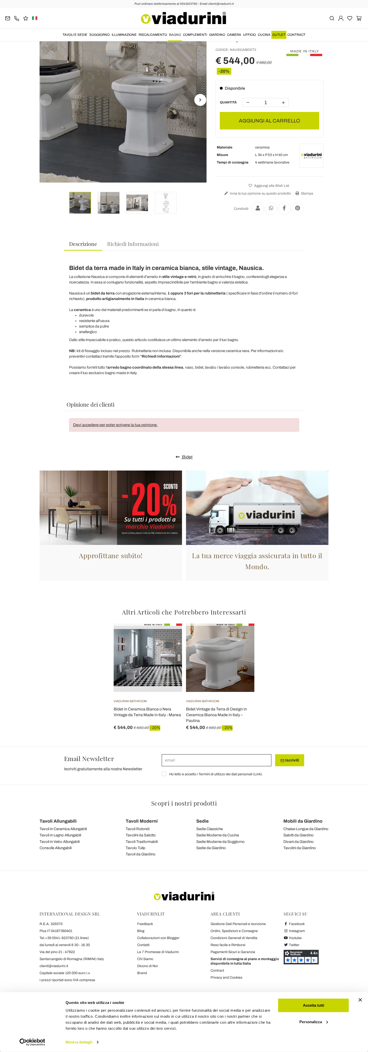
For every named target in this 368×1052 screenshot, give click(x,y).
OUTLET (278, 35)
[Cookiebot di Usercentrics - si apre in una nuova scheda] (32, 1042)
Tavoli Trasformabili (142, 842)
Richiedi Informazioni (133, 243)
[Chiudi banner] (360, 1000)
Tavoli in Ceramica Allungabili (63, 829)
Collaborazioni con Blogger (158, 938)
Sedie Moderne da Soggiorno (220, 842)
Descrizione (83, 243)
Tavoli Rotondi (137, 829)
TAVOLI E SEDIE (75, 35)
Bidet (187, 457)
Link (257, 774)
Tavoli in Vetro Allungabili (60, 842)
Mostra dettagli (79, 1042)
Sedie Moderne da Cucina (217, 835)
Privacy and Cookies (226, 977)
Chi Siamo (145, 959)
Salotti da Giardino (298, 835)
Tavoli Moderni (142, 821)
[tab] (83, 244)
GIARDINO (217, 35)
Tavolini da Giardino (299, 848)
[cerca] (331, 18)
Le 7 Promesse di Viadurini (158, 952)
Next (200, 100)
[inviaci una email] (7, 18)
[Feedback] (25, 18)
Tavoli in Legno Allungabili (60, 835)
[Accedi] (340, 18)
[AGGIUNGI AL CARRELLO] (242, 636)
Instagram (296, 931)
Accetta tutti (313, 1005)
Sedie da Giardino (211, 848)
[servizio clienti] (16, 18)
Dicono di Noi (147, 966)
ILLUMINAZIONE (124, 35)
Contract (296, 35)
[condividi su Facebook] (284, 208)
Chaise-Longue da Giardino (305, 829)
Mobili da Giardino (302, 821)
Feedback (145, 924)
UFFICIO (249, 35)
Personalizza (310, 1021)
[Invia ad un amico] (258, 208)
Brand (142, 973)
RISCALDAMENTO (153, 35)
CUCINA (264, 35)
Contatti (143, 945)
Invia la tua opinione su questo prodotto (260, 193)
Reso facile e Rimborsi (228, 945)
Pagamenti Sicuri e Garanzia (233, 952)
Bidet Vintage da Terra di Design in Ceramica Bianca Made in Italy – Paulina (216, 715)
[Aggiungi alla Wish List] (169, 648)
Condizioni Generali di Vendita (234, 938)
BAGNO (175, 35)
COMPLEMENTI (195, 35)
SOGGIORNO (99, 35)
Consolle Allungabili (56, 848)
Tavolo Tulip (135, 848)
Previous (46, 100)
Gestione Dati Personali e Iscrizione (238, 924)
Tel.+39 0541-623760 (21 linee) (64, 938)
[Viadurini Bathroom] (311, 156)
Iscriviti (291, 760)
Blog (140, 931)
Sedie (202, 821)
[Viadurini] (183, 18)
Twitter (293, 945)
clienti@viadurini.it (54, 966)
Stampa (306, 193)
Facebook (296, 924)
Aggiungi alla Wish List (271, 186)
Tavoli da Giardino (140, 854)
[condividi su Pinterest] (297, 208)
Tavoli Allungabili (58, 821)
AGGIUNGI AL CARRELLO (269, 120)
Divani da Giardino (298, 842)
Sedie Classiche (209, 829)
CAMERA (234, 35)
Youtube (295, 938)
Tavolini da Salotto (141, 835)
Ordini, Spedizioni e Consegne (234, 931)
